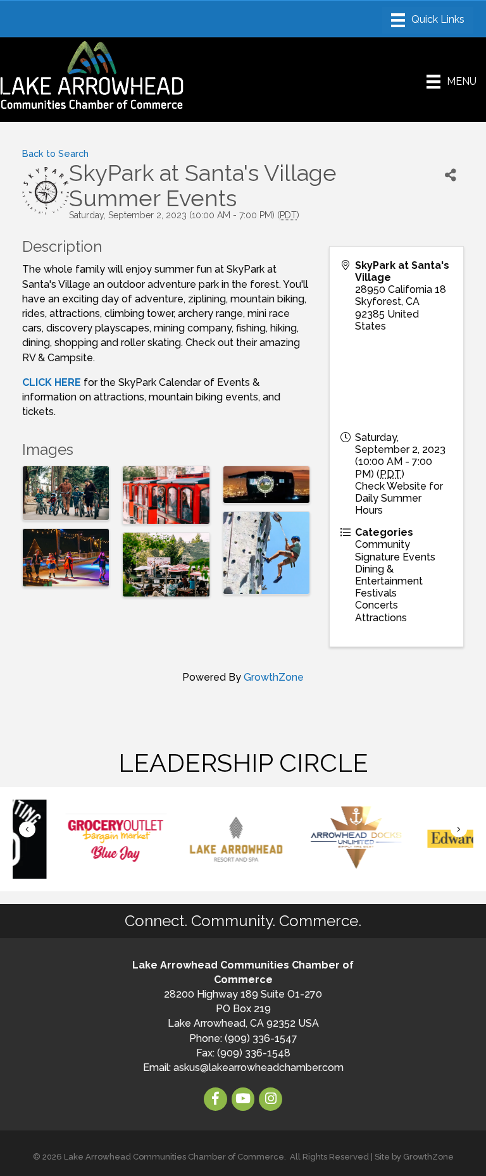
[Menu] (427, 20)
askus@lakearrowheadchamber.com (258, 1067)
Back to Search (55, 153)
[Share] (450, 175)
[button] (27, 830)
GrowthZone (274, 677)
